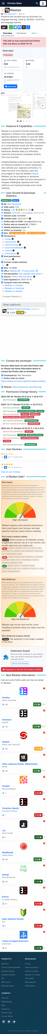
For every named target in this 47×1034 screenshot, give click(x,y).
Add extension (30, 982)
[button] (3, 3)
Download (21, 33)
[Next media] (42, 105)
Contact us (5, 1009)
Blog (3, 1005)
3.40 (21, 210)
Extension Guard (7, 971)
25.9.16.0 (16, 213)
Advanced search (32, 967)
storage (8, 239)
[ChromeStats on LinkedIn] (3, 1021)
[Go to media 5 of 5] (29, 121)
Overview (7, 33)
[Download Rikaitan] (13, 80)
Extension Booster (8, 975)
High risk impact (17, 233)
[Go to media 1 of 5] (17, 121)
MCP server (6, 982)
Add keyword (30, 986)
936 (17, 207)
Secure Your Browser (20, 663)
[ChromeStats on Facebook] (9, 1021)
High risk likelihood (36, 233)
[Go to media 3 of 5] (23, 121)
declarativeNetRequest (14, 248)
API (2, 978)
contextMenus (10, 253)
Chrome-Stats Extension (10, 967)
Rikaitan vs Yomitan (14, 285)
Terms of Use (6, 1013)
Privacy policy (29, 271)
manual (35, 173)
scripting (8, 251)
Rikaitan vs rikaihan (13, 291)
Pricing (27, 964)
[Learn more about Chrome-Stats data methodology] (34, 276)
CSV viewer (29, 978)
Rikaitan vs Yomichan (14, 288)
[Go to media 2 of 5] (20, 121)
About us (4, 998)
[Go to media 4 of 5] (26, 121)
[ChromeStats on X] (14, 1021)
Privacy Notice (7, 1016)
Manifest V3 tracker (32, 975)
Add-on (22, 14)
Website (14, 271)
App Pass (5, 964)
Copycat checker (31, 971)
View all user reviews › (11, 472)
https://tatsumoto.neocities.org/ (27, 387)
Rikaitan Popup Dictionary (19, 309)
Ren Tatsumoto (10, 14)
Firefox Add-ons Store (22, 276)
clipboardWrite (10, 242)
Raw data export (7, 986)
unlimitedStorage (11, 245)
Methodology (6, 1002)
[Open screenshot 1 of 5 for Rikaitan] (16, 105)
